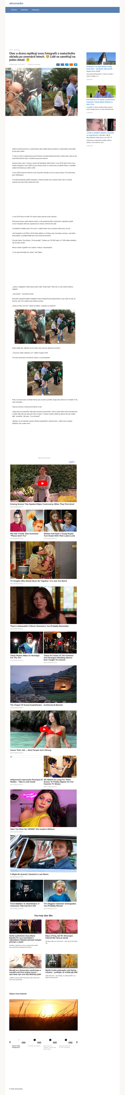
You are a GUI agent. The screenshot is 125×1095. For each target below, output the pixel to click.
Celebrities (24, 10)
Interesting (35, 10)
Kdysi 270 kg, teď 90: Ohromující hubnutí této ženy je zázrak (59, 937)
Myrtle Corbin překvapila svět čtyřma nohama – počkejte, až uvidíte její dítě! (61, 971)
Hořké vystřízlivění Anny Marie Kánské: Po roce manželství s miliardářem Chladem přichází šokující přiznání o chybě (25, 939)
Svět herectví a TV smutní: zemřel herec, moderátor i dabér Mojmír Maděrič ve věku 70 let (100, 102)
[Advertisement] (62, 29)
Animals (14, 10)
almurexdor (16, 3)
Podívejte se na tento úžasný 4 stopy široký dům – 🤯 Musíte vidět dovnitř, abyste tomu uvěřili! (99, 69)
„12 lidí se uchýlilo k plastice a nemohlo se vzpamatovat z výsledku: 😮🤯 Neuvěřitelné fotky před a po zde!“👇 (100, 135)
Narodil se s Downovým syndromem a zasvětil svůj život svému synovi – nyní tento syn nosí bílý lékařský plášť (25, 972)
